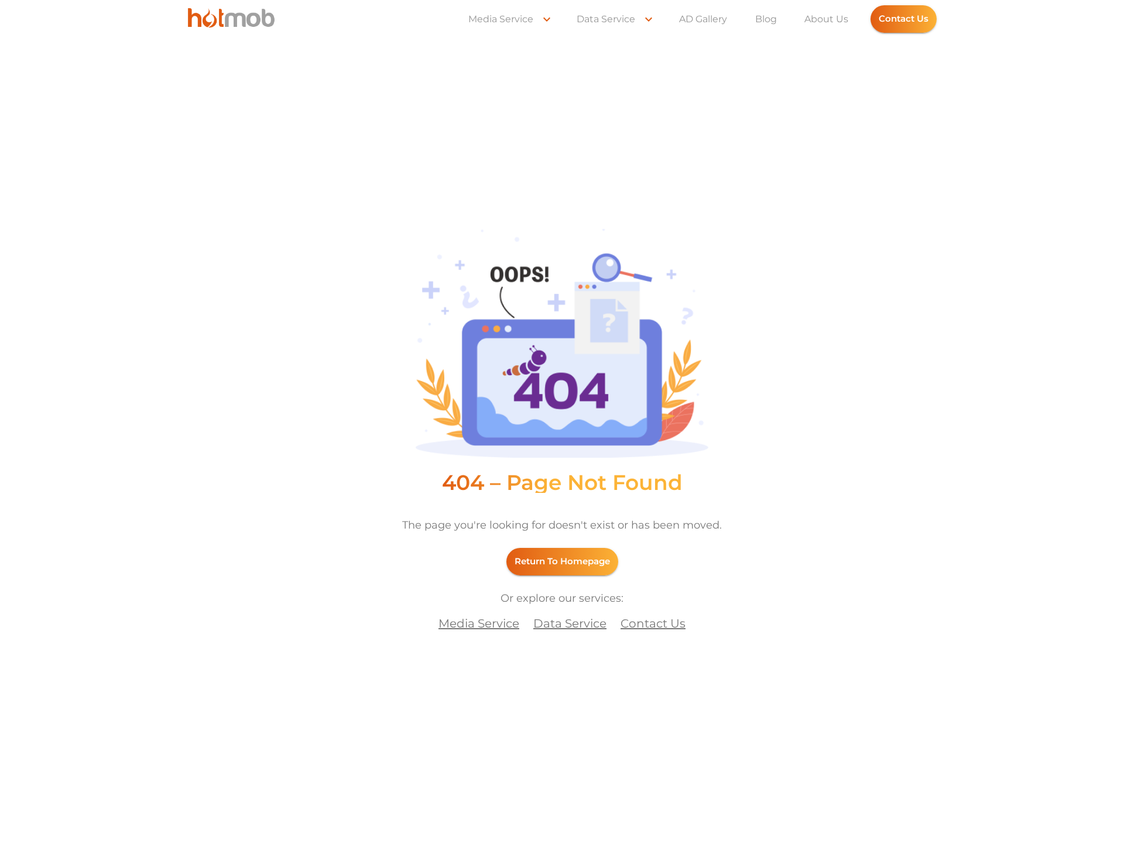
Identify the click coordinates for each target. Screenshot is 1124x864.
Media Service (500, 19)
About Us (826, 19)
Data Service (606, 19)
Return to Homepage (562, 561)
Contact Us (903, 18)
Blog (766, 19)
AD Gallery (703, 19)
